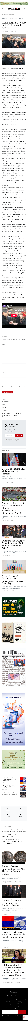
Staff (8, 1000)
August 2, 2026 (4, 782)
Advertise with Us (17, 1002)
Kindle (8, 1002)
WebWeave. (14, 1008)
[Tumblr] (20, 995)
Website (3, 379)
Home (3, 13)
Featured (13, 18)
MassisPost (4, 407)
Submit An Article (14, 1004)
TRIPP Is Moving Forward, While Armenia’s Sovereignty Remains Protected (9, 787)
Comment (4, 344)
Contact (12, 1000)
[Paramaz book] (14, 632)
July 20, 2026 (4, 789)
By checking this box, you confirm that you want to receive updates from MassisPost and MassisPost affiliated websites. (13, 441)
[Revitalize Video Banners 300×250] (13, 607)
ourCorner (19, 928)
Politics (22, 959)
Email (3, 372)
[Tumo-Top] (14, 3)
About (3, 1000)
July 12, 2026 (4, 796)
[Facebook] (8, 995)
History (19, 862)
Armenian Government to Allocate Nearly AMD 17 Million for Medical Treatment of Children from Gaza (12, 841)
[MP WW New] (13, 719)
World (3, 961)
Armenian (4, 897)
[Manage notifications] (24, 1017)
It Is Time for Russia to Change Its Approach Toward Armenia (9, 793)
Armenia (8, 13)
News (21, 18)
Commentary (9, 862)
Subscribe (19, 435)
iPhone (18, 1000)
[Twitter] (11, 995)
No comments (5, 31)
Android (24, 1000)
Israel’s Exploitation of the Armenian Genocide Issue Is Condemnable (9, 779)
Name (3, 365)
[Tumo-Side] (13, 759)
